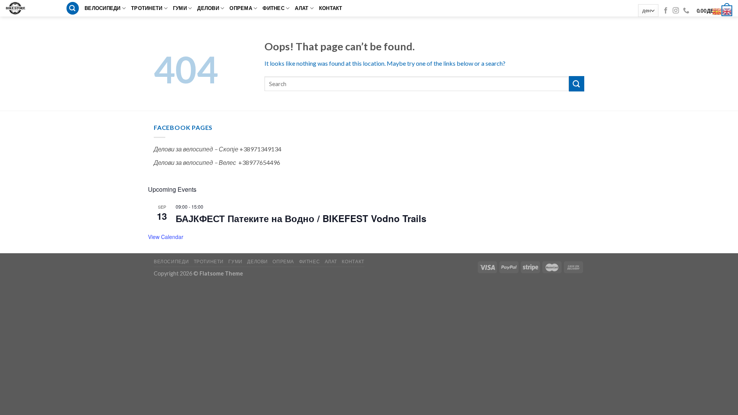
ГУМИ (180, 8)
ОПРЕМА (240, 8)
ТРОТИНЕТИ (146, 8)
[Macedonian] (717, 10)
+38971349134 (260, 149)
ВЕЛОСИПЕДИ (103, 8)
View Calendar (165, 237)
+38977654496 (259, 162)
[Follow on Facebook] (666, 10)
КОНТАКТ (330, 8)
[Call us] (686, 10)
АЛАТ (301, 8)
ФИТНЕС (273, 8)
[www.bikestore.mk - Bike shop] (18, 8)
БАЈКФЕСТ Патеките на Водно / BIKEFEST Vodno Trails (301, 218)
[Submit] (576, 83)
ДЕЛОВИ (208, 8)
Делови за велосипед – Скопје (196, 149)
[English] (727, 10)
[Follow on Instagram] (676, 10)
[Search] (72, 8)
